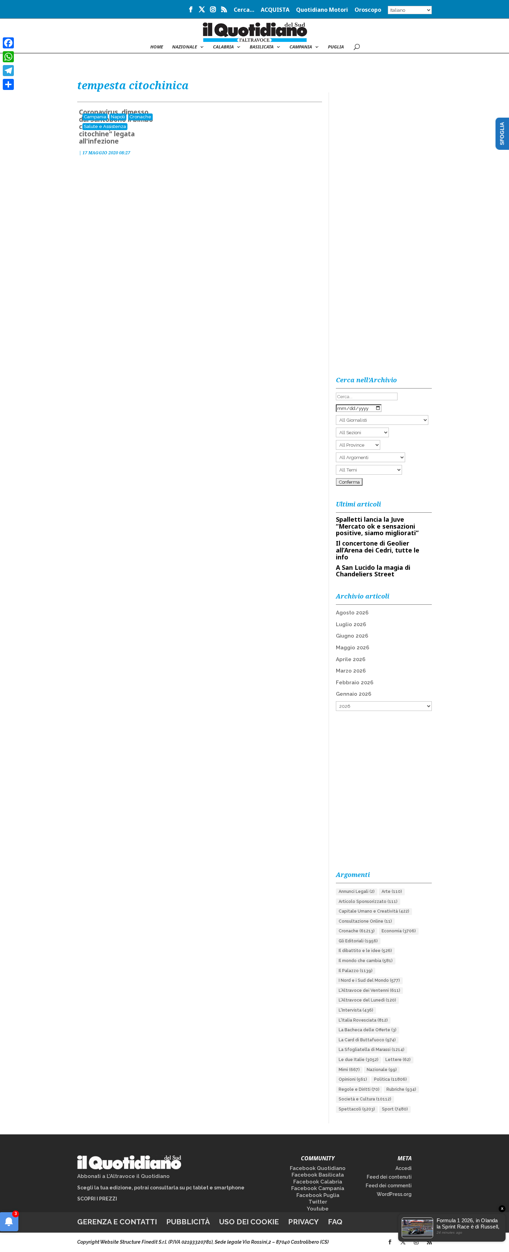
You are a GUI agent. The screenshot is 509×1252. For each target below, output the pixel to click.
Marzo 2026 (351, 671)
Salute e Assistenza (105, 126)
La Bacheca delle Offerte (367, 1029)
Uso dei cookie (249, 1221)
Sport (395, 1109)
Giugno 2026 (352, 636)
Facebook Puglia (317, 1195)
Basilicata (262, 47)
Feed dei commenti (389, 1185)
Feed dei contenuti (389, 1177)
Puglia (336, 47)
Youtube (318, 1209)
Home (156, 47)
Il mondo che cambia (366, 960)
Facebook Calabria (317, 1182)
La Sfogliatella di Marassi (371, 1049)
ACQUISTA (275, 10)
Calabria (223, 47)
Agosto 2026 (352, 613)
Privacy (303, 1221)
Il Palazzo (356, 970)
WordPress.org (394, 1194)
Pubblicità (188, 1221)
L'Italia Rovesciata (363, 1020)
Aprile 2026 (350, 659)
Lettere (398, 1059)
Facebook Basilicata (318, 1175)
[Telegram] (8, 70)
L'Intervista (356, 1010)
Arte (392, 891)
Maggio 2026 (352, 648)
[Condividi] (8, 84)
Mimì (349, 1069)
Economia (399, 931)
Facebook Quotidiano (318, 1168)
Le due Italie (358, 1059)
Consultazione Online (365, 921)
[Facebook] (8, 43)
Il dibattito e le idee (365, 950)
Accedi (403, 1168)
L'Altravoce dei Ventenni (369, 990)
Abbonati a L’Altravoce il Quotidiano (123, 1176)
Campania (300, 47)
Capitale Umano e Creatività (374, 911)
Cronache (140, 116)
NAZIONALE (184, 47)
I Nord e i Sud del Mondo (369, 980)
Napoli (118, 116)
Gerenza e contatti (117, 1221)
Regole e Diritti (359, 1089)
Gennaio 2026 (353, 694)
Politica (390, 1079)
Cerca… (244, 10)
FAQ (335, 1221)
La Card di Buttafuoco (367, 1040)
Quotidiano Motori (322, 10)
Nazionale (382, 1069)
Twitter (318, 1202)
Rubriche (401, 1089)
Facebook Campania (317, 1188)
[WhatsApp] (8, 57)
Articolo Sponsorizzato (368, 901)
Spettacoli (357, 1109)
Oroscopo (368, 10)
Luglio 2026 (351, 624)
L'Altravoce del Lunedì (367, 1000)
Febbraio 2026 (354, 682)
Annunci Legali (357, 891)
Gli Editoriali (358, 941)
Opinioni (353, 1079)
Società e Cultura (365, 1099)
